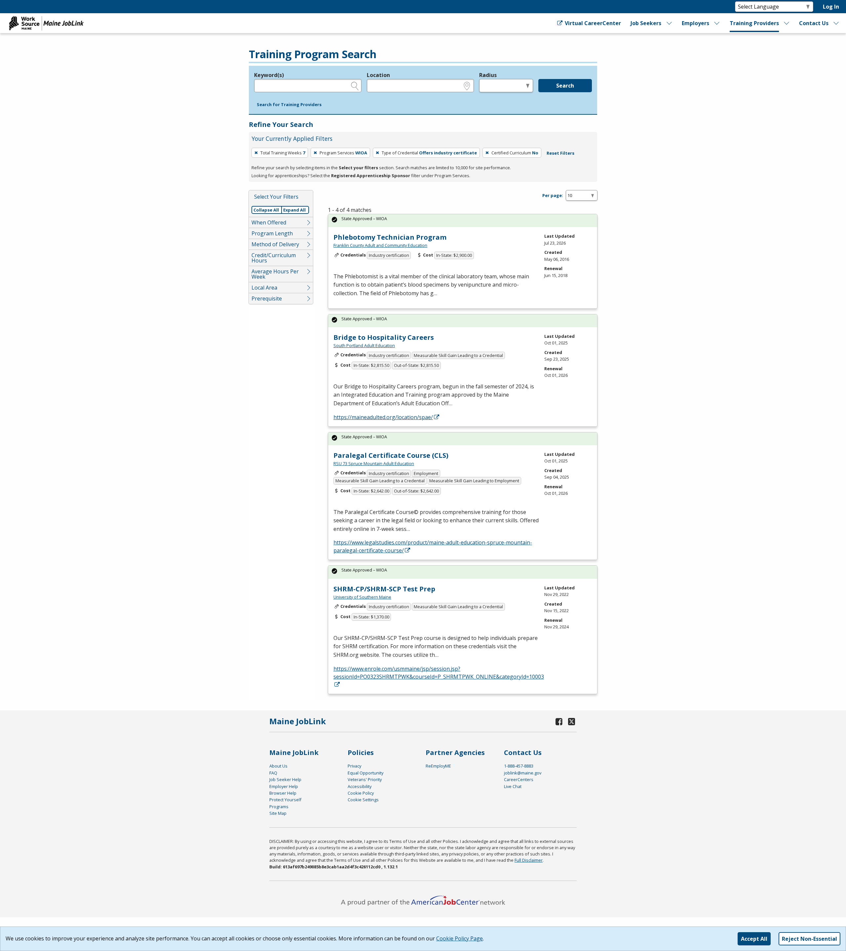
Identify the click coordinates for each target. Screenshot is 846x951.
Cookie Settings (363, 800)
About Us (278, 766)
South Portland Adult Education (364, 345)
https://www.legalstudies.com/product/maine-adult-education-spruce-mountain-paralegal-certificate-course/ (432, 546)
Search (565, 85)
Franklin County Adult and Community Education (380, 245)
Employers (695, 23)
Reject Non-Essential (809, 938)
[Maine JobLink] (46, 23)
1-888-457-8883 (518, 766)
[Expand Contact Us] (836, 23)
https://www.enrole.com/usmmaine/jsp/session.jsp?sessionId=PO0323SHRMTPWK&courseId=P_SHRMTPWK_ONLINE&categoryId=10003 (438, 672)
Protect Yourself (285, 800)
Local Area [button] (264, 287)
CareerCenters (518, 779)
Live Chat (512, 786)
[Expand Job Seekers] (669, 23)
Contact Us (813, 23)
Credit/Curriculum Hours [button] (273, 258)
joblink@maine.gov (522, 773)
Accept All (754, 938)
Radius (488, 75)
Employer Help (283, 786)
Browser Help (282, 793)
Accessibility (359, 786)
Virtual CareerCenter (592, 23)
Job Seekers (646, 23)
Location (378, 75)
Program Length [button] (272, 233)
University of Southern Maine (362, 597)
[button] (289, 105)
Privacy (354, 766)
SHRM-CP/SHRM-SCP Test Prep (384, 588)
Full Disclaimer (529, 860)
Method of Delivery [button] (275, 244)
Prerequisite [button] (266, 298)
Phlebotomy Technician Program (389, 237)
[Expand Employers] (717, 23)
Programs (278, 807)
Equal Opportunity (365, 773)
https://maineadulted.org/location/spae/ (383, 417)
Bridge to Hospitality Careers (383, 337)
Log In (831, 6)
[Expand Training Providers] (787, 23)
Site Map (278, 813)
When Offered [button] (268, 222)
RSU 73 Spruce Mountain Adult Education (373, 463)
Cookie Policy (361, 793)
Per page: (552, 195)
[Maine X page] (571, 721)
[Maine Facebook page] (559, 721)
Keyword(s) (269, 75)
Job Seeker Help (285, 779)
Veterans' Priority (365, 779)
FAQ (273, 773)
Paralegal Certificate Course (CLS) (390, 455)
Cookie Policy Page (459, 938)
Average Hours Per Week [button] (275, 274)
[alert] (462, 220)
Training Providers (754, 23)
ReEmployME (438, 766)
